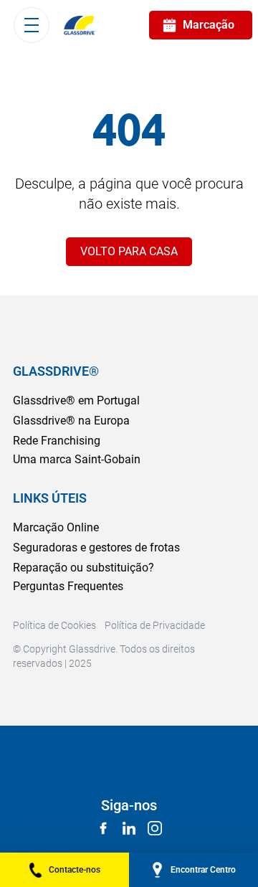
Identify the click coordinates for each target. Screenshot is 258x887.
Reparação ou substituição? (83, 567)
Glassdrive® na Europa (71, 420)
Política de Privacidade (155, 625)
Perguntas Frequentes (68, 586)
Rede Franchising (56, 440)
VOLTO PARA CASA (129, 251)
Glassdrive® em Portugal (76, 400)
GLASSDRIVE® (56, 371)
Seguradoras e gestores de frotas (96, 547)
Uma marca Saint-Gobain (76, 459)
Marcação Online (56, 527)
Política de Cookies (54, 625)
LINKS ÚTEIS (50, 498)
